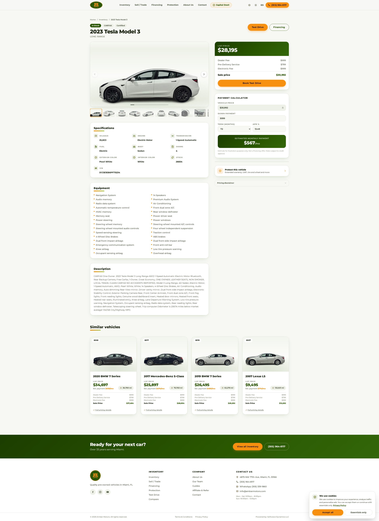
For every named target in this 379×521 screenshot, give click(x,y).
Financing (156, 5)
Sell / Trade (141, 5)
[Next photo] (204, 74)
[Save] (125, 342)
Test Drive (258, 27)
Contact (202, 5)
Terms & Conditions (183, 517)
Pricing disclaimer (225, 183)
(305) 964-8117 (276, 446)
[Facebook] (93, 492)
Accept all (327, 512)
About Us (188, 5)
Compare (154, 499)
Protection (173, 5)
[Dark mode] (256, 5)
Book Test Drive (252, 83)
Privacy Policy (201, 517)
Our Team (197, 481)
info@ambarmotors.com (253, 491)
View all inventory (247, 446)
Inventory (124, 5)
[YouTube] (107, 492)
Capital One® (222, 5)
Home (93, 19)
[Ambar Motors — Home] (96, 5)
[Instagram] (100, 492)
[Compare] (249, 5)
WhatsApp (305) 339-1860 (253, 486)
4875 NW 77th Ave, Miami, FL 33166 (258, 477)
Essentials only (358, 512)
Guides (196, 486)
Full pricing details (103, 410)
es (262, 5)
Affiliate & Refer (200, 490)
